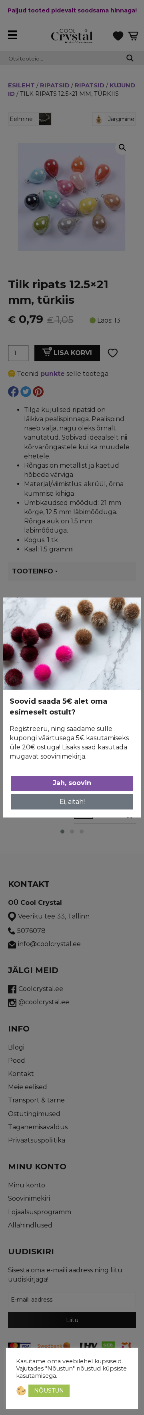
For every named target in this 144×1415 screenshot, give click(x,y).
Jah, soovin (72, 783)
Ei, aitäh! (72, 801)
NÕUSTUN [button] (49, 1390)
